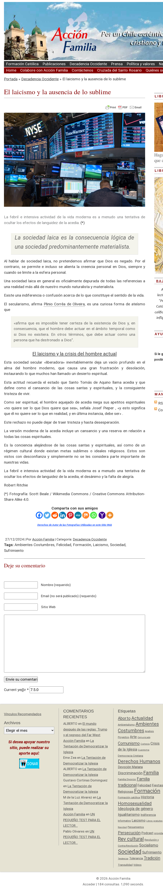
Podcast (147, 833)
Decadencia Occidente (88, 64)
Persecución (129, 832)
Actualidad (142, 718)
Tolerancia (136, 858)
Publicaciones (54, 64)
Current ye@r (16, 689)
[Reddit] (54, 515)
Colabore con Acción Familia (44, 70)
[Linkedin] (62, 515)
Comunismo (129, 743)
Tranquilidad (125, 864)
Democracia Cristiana (130, 755)
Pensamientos (136, 827)
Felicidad (63, 544)
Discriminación (130, 773)
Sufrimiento (14, 550)
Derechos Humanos (139, 761)
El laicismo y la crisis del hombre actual (74, 354)
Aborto (124, 718)
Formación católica (129, 797)
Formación (82, 544)
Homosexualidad (135, 803)
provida (158, 833)
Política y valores (141, 64)
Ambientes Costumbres (34, 544)
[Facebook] (39, 515)
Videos (137, 864)
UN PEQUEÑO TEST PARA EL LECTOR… (82, 820)
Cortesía (145, 743)
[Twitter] (47, 515)
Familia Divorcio (127, 779)
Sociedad (117, 544)
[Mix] (85, 515)
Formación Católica (22, 64)
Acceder (89, 884)
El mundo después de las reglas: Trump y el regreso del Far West (85, 729)
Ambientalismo (126, 724)
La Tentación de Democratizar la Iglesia (85, 746)
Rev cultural (131, 839)
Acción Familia (43, 539)
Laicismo (100, 544)
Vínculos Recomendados (22, 714)
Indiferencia (148, 815)
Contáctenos (82, 70)
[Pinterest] (70, 515)
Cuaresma (143, 750)
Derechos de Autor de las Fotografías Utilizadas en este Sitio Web (74, 524)
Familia (151, 772)
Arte (133, 737)
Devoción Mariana (130, 767)
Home (11, 70)
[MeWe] (78, 515)
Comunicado (144, 737)
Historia (147, 797)
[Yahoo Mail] (102, 515)
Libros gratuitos (154, 821)
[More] (109, 515)
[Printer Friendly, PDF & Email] (123, 107)
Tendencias (123, 858)
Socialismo (148, 845)
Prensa (117, 64)
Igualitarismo (129, 814)
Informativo (124, 820)
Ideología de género (135, 808)
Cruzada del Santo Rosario (119, 70)
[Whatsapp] (93, 515)
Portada (10, 79)
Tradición (152, 858)
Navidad (122, 827)
